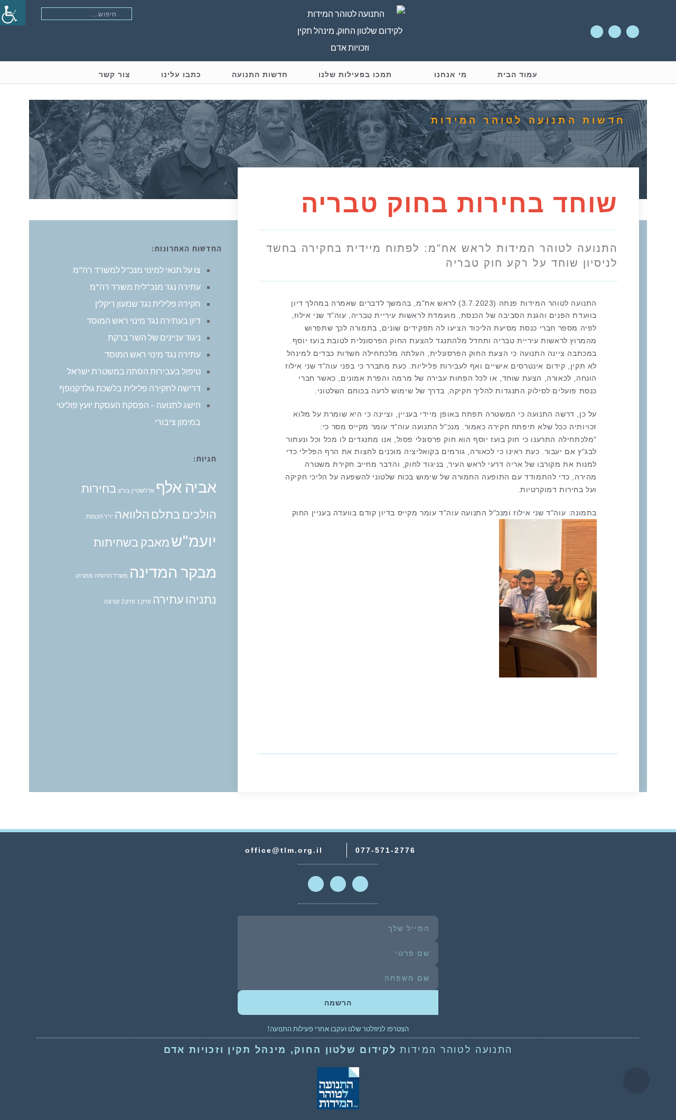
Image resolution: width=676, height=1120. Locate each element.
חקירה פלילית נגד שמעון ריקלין (148, 303)
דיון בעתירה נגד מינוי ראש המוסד (144, 320)
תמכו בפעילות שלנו (355, 74)
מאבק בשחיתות (131, 542)
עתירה (168, 599)
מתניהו (84, 575)
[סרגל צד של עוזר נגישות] (12, 12)
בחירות (98, 488)
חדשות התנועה (260, 74)
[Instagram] (632, 31)
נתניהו (201, 599)
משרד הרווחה (111, 575)
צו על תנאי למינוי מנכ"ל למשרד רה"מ (137, 270)
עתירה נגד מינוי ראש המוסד (153, 354)
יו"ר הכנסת (99, 516)
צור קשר (114, 74)
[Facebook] (596, 31)
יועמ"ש (194, 540)
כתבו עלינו (181, 74)
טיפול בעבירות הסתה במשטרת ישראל (134, 371)
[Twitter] (614, 31)
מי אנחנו (450, 74)
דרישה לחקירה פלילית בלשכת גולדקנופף (130, 388)
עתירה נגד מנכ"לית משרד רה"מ (145, 286)
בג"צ (124, 490)
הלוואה (132, 514)
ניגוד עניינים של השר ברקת (154, 337)
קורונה (111, 601)
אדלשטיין (143, 490)
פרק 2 (128, 601)
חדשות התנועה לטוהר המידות (528, 120)
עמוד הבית (517, 74)
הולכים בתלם (184, 514)
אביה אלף (186, 486)
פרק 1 (144, 601)
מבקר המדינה (173, 571)
